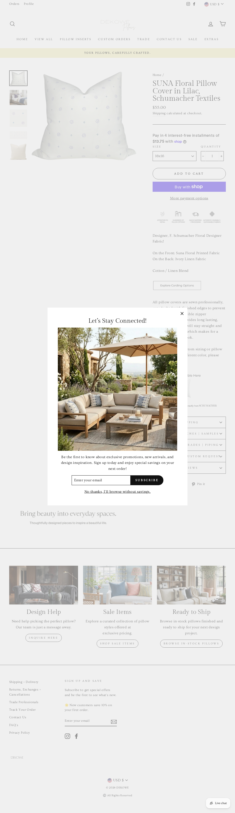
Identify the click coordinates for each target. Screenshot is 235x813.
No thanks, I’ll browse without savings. (117, 492)
